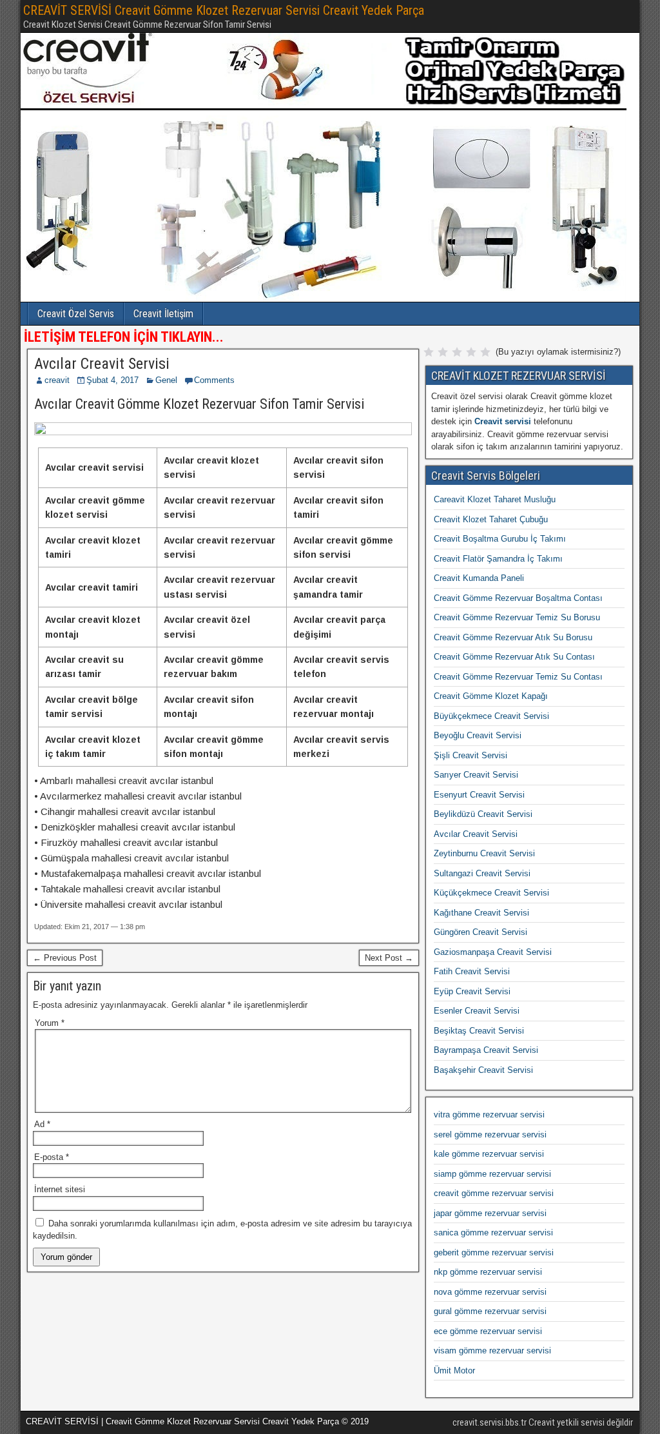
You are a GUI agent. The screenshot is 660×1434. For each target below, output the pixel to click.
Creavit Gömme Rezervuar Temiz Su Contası (518, 677)
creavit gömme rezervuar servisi (494, 1193)
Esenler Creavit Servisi (476, 1011)
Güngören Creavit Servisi (480, 932)
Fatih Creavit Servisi (472, 971)
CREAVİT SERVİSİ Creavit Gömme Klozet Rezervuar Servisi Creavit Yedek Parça (223, 10)
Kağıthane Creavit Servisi (481, 913)
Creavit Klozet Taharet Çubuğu (491, 519)
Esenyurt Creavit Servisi (479, 795)
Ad (42, 1124)
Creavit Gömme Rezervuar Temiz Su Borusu (517, 617)
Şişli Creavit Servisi (470, 755)
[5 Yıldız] (485, 352)
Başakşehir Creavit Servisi (483, 1070)
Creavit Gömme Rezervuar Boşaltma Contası (518, 598)
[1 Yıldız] (428, 352)
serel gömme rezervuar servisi (490, 1134)
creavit (57, 380)
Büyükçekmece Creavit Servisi (491, 716)
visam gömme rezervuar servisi (492, 1350)
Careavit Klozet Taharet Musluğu (495, 499)
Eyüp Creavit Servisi (472, 991)
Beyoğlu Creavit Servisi (477, 735)
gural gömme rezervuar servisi (490, 1311)
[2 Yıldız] (442, 352)
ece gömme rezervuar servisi (488, 1331)
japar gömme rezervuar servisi (490, 1213)
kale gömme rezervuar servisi (489, 1154)
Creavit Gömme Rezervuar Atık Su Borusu (513, 637)
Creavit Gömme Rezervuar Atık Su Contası (514, 657)
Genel (166, 380)
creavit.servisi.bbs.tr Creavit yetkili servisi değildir (542, 1422)
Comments (214, 380)
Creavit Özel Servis (75, 314)
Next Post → (389, 958)
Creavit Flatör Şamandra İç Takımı (498, 559)
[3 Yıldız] (457, 352)
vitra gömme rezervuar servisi (489, 1114)
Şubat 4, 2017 (112, 380)
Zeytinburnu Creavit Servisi (484, 853)
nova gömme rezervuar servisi (490, 1292)
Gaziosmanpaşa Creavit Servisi (493, 952)
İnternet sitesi (59, 1189)
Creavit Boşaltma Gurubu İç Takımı (500, 539)
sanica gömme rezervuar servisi (493, 1232)
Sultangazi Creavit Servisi (482, 873)
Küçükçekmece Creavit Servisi (491, 893)
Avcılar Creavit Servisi (102, 364)
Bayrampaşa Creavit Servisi (486, 1050)
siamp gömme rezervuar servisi (492, 1174)
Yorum (49, 1023)
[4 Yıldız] (471, 352)
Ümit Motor (454, 1370)
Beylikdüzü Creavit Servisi (483, 814)
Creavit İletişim (163, 314)
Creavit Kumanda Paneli (479, 578)
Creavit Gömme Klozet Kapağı (491, 696)
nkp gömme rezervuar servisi (488, 1272)
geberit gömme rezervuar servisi (494, 1252)
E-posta (51, 1157)
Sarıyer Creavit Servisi (476, 775)
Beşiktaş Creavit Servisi (479, 1031)
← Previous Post (65, 958)
